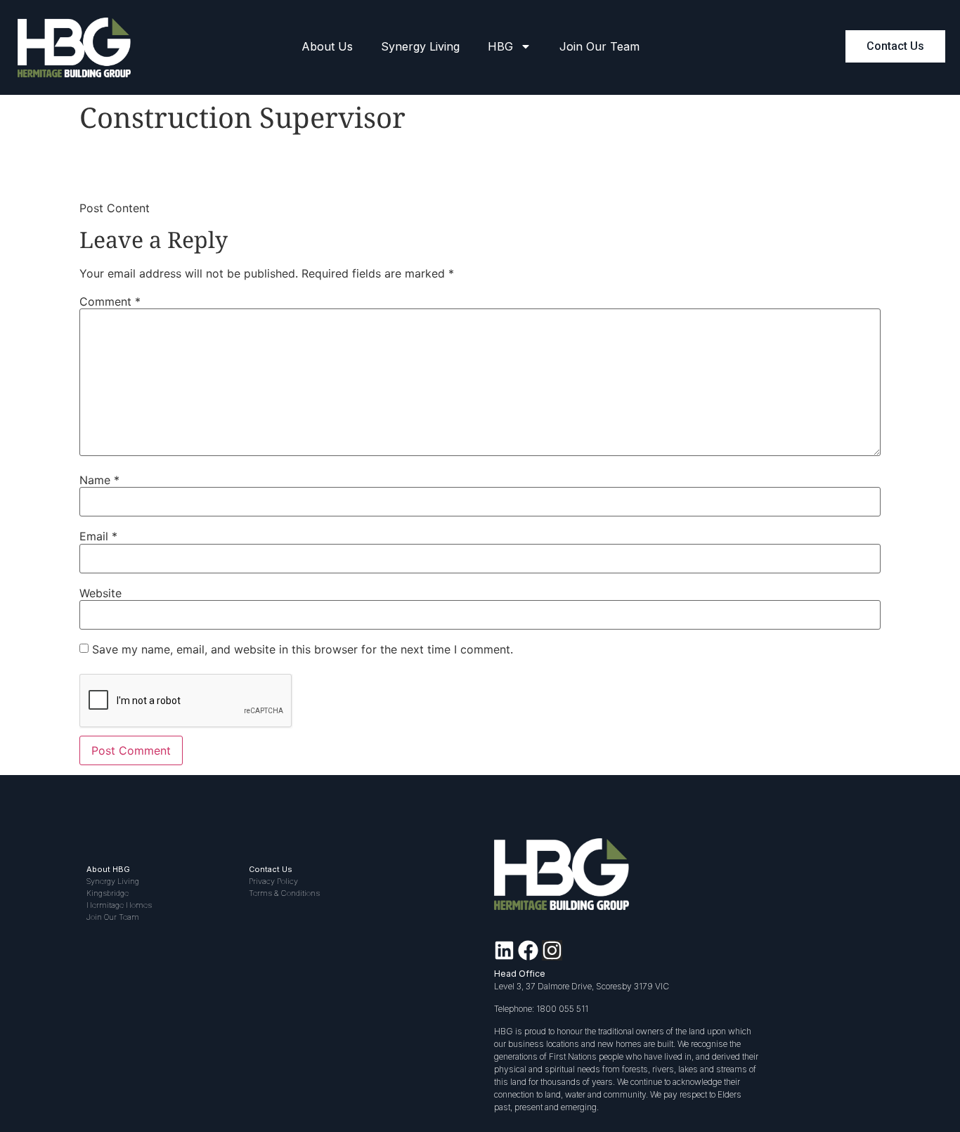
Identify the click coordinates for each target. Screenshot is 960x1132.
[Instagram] (552, 950)
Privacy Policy (273, 881)
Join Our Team (599, 46)
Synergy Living (420, 46)
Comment (110, 301)
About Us (327, 46)
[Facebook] (528, 950)
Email (98, 536)
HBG (500, 46)
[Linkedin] (504, 950)
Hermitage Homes (119, 905)
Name (99, 480)
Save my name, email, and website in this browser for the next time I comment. (302, 649)
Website (100, 593)
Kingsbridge (107, 893)
